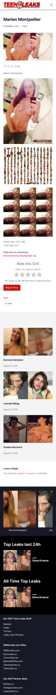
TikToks (7, 631)
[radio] (16, 275)
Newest (7, 624)
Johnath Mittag (11, 403)
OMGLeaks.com (11, 650)
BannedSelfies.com (13, 661)
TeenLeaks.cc (10, 668)
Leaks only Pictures (13, 634)
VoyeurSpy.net (10, 657)
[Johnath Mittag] (28, 385)
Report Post (12, 287)
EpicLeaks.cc (10, 654)
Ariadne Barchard (12, 447)
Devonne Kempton (13, 360)
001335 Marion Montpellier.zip (19, 255)
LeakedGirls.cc (11, 691)
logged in (22, 473)
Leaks (24, 26)
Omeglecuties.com (12, 687)
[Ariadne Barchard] (28, 429)
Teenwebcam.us (11, 664)
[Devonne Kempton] (28, 342)
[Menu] (51, 5)
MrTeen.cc (8, 684)
